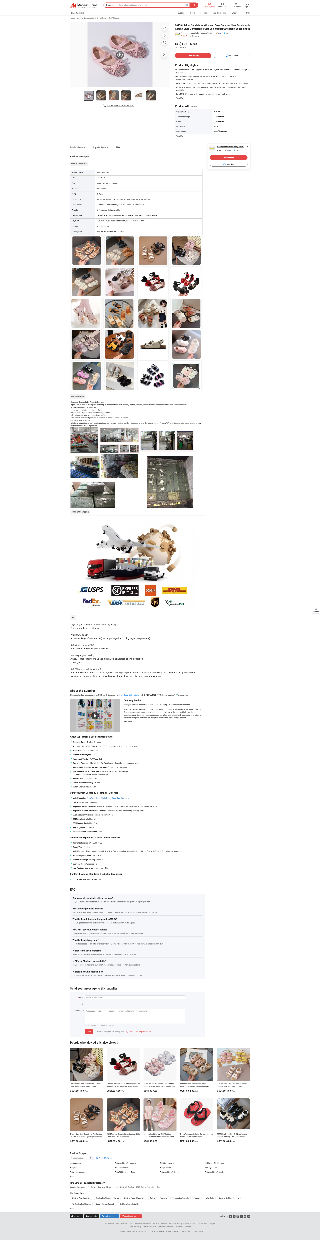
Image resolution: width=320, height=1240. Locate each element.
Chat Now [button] (233, 56)
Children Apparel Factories (134, 1198)
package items (75, 1163)
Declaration (186, 1231)
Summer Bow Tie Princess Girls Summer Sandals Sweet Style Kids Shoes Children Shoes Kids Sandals (159, 1086)
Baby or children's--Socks (214, 1172)
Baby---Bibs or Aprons (78, 1172)
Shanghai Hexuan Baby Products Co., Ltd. (197, 33)
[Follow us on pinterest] (245, 1216)
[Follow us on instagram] (237, 1216)
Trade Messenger (110, 1216)
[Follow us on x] (234, 1216)
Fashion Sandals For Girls (204, 1198)
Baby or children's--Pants (169, 1172)
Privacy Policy (198, 1231)
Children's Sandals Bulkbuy (130, 1204)
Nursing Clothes (211, 1167)
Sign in (247, 6)
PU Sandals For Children (81, 1204)
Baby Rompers (123, 798)
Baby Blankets (165, 1167)
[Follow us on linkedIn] (248, 1216)
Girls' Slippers (114, 18)
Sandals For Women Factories (107, 1198)
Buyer (192, 13)
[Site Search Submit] (194, 5)
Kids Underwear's (121, 1167)
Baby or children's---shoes (124, 1163)
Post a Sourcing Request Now (139, 1031)
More (72, 1208)
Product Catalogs (105, 1158)
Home (72, 18)
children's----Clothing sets (214, 1163)
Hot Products (109, 1224)
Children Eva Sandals (180, 1198)
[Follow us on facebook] (230, 1216)
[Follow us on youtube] (241, 1216)
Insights (212, 1224)
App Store (76, 1216)
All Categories (78, 13)
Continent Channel (189, 1224)
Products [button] (110, 5)
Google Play (92, 1216)
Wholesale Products (160, 1224)
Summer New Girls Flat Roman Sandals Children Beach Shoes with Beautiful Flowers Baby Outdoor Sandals (232, 1086)
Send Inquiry (193, 55)
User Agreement (173, 1231)
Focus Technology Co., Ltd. (142, 1231)
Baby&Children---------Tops (125, 1172)
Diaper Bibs (111, 798)
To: (83, 1004)
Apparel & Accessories (85, 18)
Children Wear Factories (81, 1198)
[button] (186, 5)
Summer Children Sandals (229, 1198)
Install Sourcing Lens (132, 1216)
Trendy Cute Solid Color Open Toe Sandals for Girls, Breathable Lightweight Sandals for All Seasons (86, 1136)
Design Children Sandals (105, 1204)
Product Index (202, 1224)
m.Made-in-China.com (165, 1227)
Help (205, 13)
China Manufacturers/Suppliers (140, 1224)
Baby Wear (91, 798)
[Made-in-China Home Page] (83, 5)
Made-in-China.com (149, 1227)
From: (81, 997)
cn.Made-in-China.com (183, 1227)
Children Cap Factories (158, 1198)
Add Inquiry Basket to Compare (120, 105)
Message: (80, 1011)
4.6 (220, 150)
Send (89, 1031)
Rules (248, 13)
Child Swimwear (166, 1163)
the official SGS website (129, 695)
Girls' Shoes (101, 18)
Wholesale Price (174, 1224)
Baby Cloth (100, 798)
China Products (121, 1224)
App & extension (219, 13)
